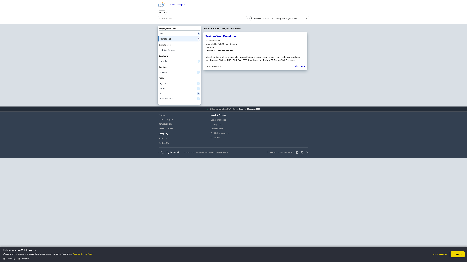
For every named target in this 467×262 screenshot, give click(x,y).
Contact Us (164, 143)
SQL (179, 93)
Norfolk (179, 61)
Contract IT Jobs (166, 119)
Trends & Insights (177, 5)
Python (179, 83)
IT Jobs (162, 115)
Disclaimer (215, 137)
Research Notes (166, 128)
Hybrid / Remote (167, 50)
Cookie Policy (217, 128)
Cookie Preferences (220, 133)
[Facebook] (302, 152)
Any (179, 33)
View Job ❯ (300, 66)
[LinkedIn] (297, 152)
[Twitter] (307, 152)
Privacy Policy (217, 124)
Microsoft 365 (179, 98)
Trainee (179, 72)
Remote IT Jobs (165, 124)
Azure (179, 88)
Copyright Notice (218, 120)
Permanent (179, 38)
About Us (163, 138)
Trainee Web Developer (221, 36)
